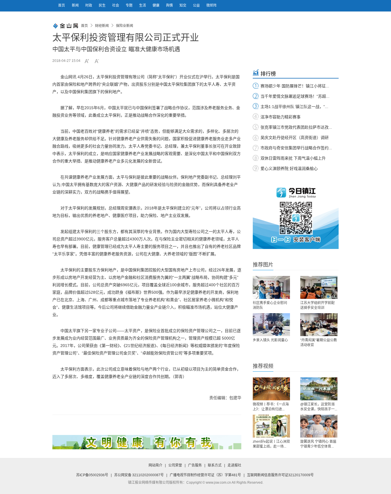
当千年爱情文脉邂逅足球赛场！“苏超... (294, 96)
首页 (61, 5)
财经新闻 (102, 26)
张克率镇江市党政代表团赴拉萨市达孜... (296, 127)
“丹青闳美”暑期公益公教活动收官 (318, 342)
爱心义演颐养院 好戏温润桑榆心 (289, 168)
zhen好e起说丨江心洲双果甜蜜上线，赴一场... (271, 444)
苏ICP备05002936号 (92, 475)
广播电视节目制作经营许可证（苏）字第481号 (205, 475)
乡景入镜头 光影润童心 (270, 340)
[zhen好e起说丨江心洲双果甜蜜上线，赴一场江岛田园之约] (271, 426)
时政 (89, 5)
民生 (102, 5)
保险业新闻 (124, 26)
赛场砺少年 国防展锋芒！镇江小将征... (294, 86)
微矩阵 (211, 5)
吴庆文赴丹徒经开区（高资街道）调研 (294, 137)
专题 (129, 5)
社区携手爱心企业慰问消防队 (270, 305)
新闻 (76, 5)
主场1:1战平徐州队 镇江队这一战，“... (294, 106)
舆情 (170, 5)
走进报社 (234, 465)
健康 (156, 5)
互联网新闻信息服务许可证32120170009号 (280, 475)
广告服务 (195, 465)
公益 (197, 5)
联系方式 (215, 465)
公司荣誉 (175, 465)
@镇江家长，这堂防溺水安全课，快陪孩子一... (318, 406)
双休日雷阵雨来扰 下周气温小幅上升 (293, 158)
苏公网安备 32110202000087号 (139, 475)
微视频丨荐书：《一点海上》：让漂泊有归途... (271, 406)
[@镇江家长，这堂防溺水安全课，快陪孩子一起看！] (318, 388)
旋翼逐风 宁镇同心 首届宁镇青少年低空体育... (318, 444)
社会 (116, 5)
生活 (143, 5)
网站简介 (155, 465)
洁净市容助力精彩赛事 (280, 117)
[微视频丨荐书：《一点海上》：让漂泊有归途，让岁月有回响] (271, 388)
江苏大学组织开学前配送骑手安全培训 (317, 305)
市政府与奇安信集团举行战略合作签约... (296, 148)
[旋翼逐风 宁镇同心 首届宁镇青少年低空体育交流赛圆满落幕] (318, 426)
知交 (183, 5)
